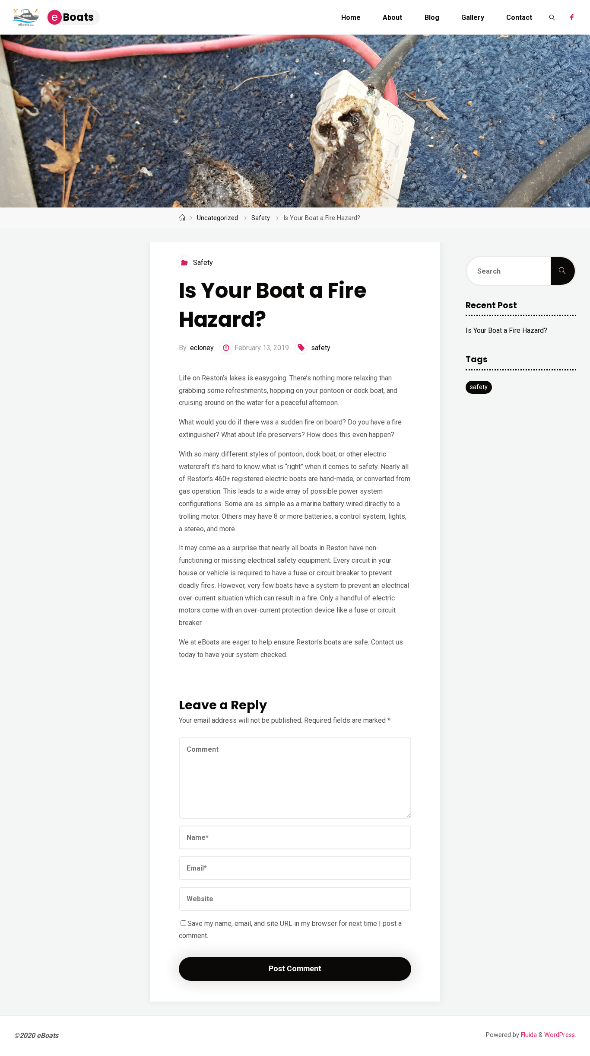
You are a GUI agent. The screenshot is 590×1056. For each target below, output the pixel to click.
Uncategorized (217, 218)
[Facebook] (571, 17)
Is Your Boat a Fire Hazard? (506, 330)
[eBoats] (25, 17)
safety (320, 348)
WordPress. (560, 1035)
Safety (260, 218)
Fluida (528, 1035)
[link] (552, 17)
